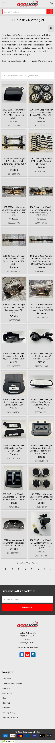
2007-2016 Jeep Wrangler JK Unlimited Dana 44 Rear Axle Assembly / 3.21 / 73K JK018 (14, 211)
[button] (51, 28)
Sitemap (6, 707)
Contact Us (7, 693)
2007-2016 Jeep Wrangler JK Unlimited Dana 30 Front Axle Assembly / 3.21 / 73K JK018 (41, 211)
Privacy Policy (8, 712)
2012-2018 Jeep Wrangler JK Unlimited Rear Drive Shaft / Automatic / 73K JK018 (14, 259)
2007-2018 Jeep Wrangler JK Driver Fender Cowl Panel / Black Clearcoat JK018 (14, 113)
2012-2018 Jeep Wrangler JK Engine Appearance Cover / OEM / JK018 (14, 402)
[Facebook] (21, 654)
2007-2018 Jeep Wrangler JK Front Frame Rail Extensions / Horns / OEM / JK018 (14, 162)
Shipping (6, 688)
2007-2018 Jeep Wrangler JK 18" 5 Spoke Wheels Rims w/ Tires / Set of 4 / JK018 (41, 113)
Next (46, 569)
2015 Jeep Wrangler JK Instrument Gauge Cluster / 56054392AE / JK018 (14, 543)
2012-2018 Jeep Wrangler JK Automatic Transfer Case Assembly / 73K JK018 (14, 308)
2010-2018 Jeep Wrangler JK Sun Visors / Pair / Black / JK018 (14, 448)
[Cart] (51, 3)
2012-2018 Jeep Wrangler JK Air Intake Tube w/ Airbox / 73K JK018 (41, 356)
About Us (6, 678)
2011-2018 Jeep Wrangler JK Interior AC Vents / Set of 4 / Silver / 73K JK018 (41, 497)
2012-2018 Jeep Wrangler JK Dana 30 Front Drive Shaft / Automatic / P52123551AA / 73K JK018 (41, 259)
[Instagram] (33, 654)
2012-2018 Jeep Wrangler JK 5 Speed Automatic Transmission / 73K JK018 (41, 307)
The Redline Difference (12, 683)
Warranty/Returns (10, 717)
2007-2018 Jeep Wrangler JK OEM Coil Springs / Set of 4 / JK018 (41, 161)
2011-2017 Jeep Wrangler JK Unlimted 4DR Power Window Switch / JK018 (14, 497)
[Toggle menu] (3, 3)
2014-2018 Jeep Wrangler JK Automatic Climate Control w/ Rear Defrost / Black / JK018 (41, 449)
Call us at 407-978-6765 (27, 647)
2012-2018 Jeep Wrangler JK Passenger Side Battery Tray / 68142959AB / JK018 (14, 356)
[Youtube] (27, 654)
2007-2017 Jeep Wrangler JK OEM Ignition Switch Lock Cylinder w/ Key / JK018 (41, 544)
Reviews (6, 702)
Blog (4, 698)
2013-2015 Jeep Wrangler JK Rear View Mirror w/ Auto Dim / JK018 (41, 402)
